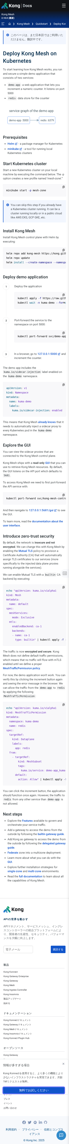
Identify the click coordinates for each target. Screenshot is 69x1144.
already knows (47, 422)
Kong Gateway (10, 980)
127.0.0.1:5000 (47, 354)
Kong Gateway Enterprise (16, 976)
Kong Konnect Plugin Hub (16, 1038)
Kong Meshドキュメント (15, 1029)
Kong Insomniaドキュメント (17, 1033)
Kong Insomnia (11, 994)
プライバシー (30, 1129)
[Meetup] (35, 1122)
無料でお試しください (34, 1090)
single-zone (15, 871)
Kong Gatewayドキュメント (17, 1024)
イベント (7, 1103)
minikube (13, 149)
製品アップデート (12, 998)
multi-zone (34, 871)
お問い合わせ (10, 1108)
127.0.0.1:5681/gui (41, 510)
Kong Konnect (10, 972)
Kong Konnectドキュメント (17, 1020)
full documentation (30, 876)
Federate (13, 852)
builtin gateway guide (51, 834)
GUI (47, 463)
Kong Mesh (23, 23)
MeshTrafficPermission (17, 668)
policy (36, 668)
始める (6, 1003)
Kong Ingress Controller (15, 990)
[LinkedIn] (41, 1122)
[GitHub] (45, 1122)
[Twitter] (30, 1122)
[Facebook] (24, 1122)
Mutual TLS (26, 551)
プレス (6, 1099)
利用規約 (11, 1129)
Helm (11, 143)
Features (27, 820)
